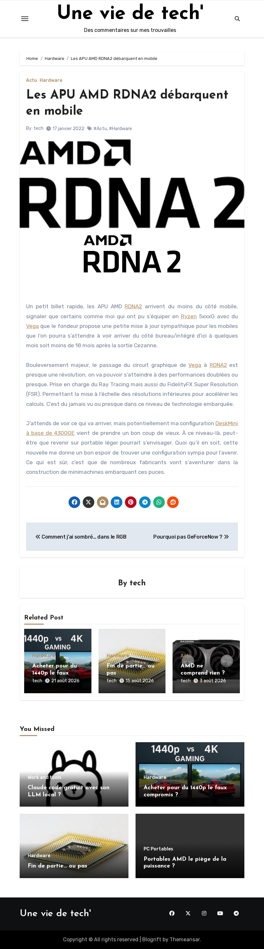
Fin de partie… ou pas (57, 866)
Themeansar (185, 939)
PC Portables (158, 849)
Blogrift (151, 939)
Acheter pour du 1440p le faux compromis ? (54, 673)
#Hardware (120, 128)
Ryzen (189, 316)
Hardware (51, 80)
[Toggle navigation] (25, 19)
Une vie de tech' (130, 14)
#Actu (100, 128)
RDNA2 (133, 306)
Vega (32, 326)
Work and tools (44, 777)
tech (38, 128)
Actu (31, 80)
